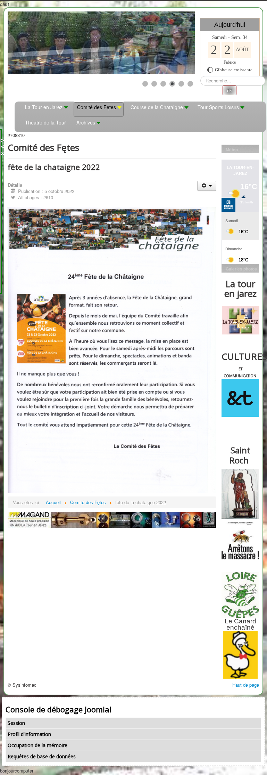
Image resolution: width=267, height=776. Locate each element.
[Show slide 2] (154, 84)
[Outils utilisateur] (206, 186)
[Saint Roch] (240, 494)
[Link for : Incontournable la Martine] (101, 42)
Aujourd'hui (229, 24)
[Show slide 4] (172, 84)
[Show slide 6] (190, 84)
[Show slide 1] (145, 84)
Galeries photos (241, 269)
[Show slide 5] (181, 84)
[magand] (112, 519)
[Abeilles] (240, 540)
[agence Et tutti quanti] (240, 398)
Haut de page (245, 684)
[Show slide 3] (163, 84)
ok (229, 90)
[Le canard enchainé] (240, 655)
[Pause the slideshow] (174, 43)
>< (2, 143)
